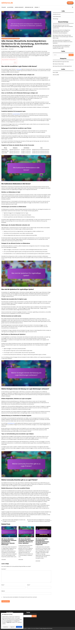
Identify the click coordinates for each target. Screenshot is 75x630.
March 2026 (55, 72)
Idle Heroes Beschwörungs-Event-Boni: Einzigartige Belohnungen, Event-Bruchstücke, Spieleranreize (63, 26)
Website (3, 591)
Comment (3, 569)
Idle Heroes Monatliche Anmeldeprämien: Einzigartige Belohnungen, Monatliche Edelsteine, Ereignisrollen (42, 541)
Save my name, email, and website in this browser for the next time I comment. (20, 597)
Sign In (70, 2)
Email (28, 584)
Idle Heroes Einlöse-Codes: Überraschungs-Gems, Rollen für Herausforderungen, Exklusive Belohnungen (63, 37)
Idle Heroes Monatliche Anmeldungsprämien (10, 38)
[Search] (72, 7)
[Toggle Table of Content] (14, 62)
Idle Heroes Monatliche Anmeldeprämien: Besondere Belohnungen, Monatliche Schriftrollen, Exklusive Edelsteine (61, 31)
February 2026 (56, 74)
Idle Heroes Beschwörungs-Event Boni (61, 61)
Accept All (19, 626)
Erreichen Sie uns (29, 7)
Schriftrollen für (11, 423)
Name (3, 584)
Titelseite (3, 7)
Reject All (12, 626)
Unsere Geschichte (19, 7)
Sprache (36, 7)
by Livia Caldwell (4, 49)
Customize (5, 626)
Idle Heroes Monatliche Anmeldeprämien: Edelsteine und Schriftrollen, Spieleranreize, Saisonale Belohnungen (8, 541)
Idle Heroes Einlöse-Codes (58, 63)
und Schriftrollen (16, 113)
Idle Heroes (18, 69)
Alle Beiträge (10, 7)
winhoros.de (7, 3)
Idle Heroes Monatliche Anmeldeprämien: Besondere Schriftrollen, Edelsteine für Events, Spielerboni (26, 541)
